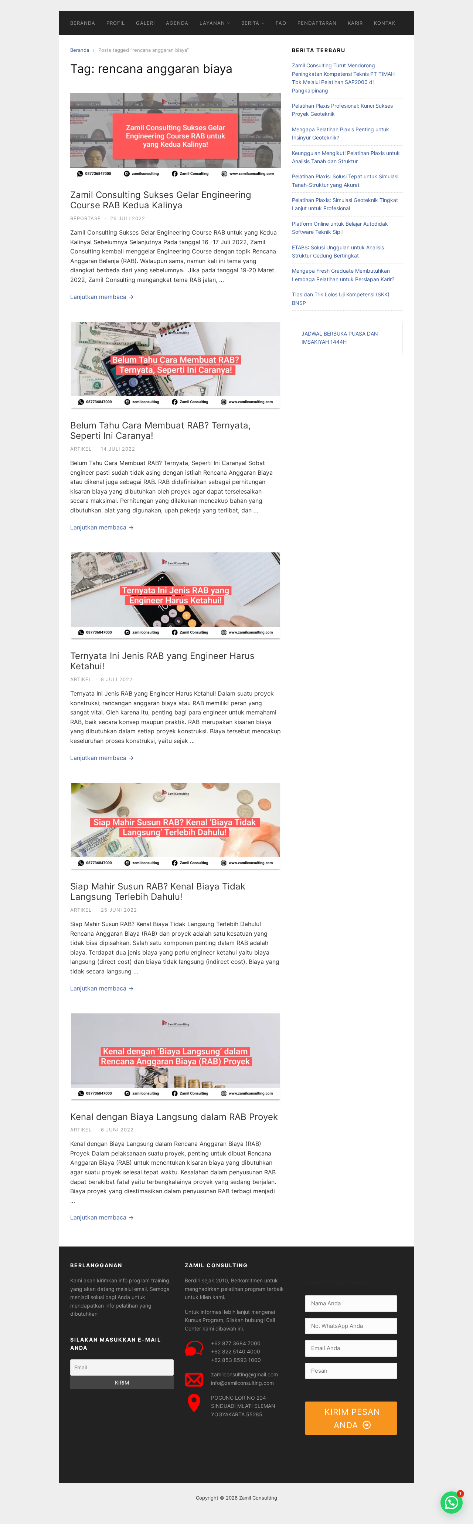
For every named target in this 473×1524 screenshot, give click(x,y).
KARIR (355, 23)
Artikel (81, 449)
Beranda (79, 50)
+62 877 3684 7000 (236, 1343)
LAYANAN (212, 23)
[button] (451, 1502)
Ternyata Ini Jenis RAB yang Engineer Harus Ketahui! (162, 661)
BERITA (250, 23)
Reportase (85, 218)
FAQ (281, 23)
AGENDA (177, 23)
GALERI (145, 23)
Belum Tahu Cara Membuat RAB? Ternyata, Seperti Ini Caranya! (160, 430)
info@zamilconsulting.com (242, 1383)
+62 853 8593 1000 (236, 1360)
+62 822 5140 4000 (235, 1351)
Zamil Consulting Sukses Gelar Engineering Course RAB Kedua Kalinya (160, 200)
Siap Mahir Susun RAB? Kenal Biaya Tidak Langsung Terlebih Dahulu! (157, 891)
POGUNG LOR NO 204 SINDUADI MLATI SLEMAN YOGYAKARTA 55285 (243, 1406)
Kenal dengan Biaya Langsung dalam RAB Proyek (174, 1116)
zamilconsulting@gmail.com (244, 1374)
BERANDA (82, 23)
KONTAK (384, 23)
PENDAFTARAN (317, 23)
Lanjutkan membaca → (102, 296)
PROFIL (115, 23)
